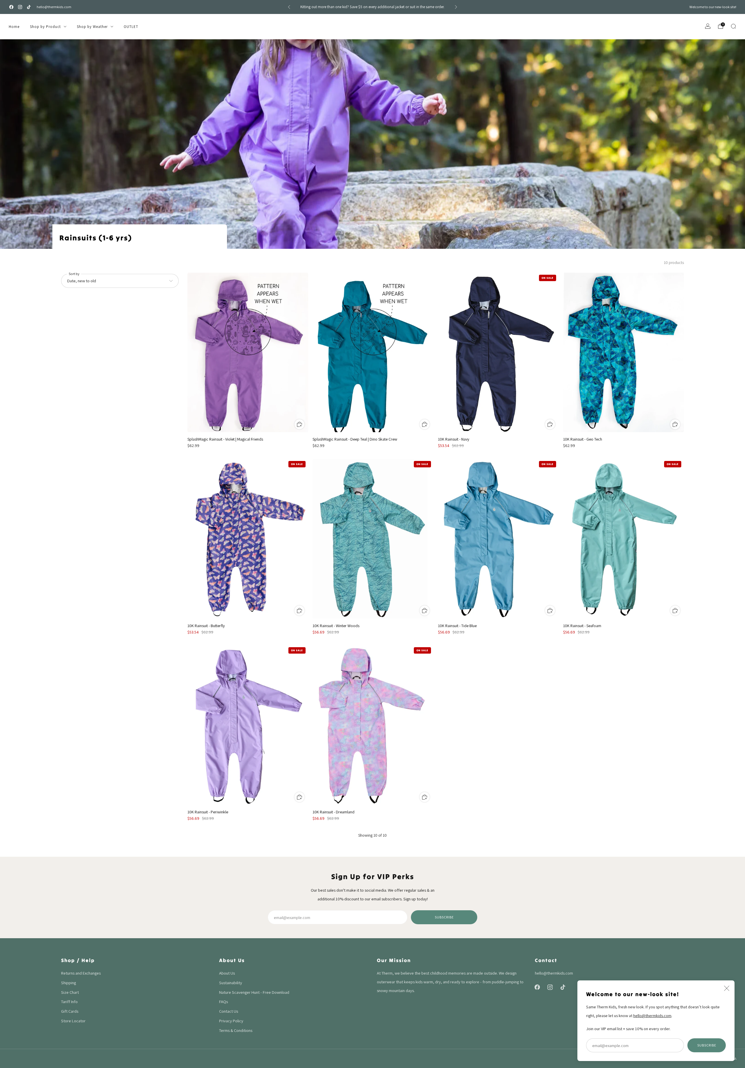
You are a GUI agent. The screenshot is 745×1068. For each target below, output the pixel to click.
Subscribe (706, 1045)
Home (14, 26)
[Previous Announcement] (289, 7)
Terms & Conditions (235, 1030)
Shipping (68, 982)
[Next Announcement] (456, 7)
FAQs (223, 1001)
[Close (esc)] (727, 988)
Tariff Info (69, 1001)
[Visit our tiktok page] (28, 7)
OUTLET (131, 26)
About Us (227, 973)
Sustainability (230, 982)
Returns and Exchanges (81, 973)
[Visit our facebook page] (11, 7)
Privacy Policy (231, 1020)
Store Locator (73, 1020)
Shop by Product (45, 26)
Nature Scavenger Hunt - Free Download (254, 992)
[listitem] (372, 7)
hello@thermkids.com (54, 6)
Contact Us (228, 1011)
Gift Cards (69, 1011)
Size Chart (70, 992)
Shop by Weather (92, 26)
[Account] (708, 26)
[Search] (733, 26)
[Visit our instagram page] (20, 7)
